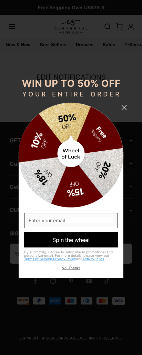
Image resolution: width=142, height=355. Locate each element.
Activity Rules (93, 259)
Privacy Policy (64, 259)
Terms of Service (38, 259)
